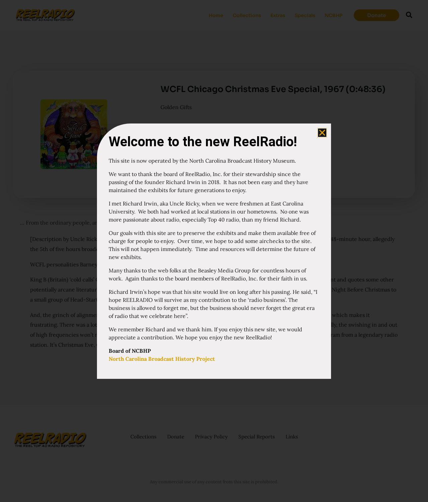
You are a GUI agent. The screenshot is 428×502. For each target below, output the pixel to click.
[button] (322, 133)
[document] (214, 251)
